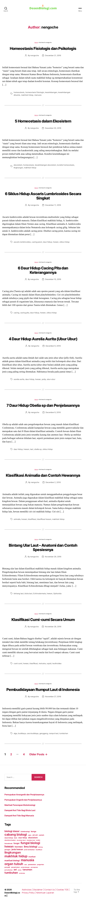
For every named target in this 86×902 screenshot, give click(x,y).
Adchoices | (27, 889)
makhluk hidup (27, 95)
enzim (38, 840)
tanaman (27, 869)
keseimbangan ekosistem (45, 165)
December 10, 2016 (53, 279)
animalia (17, 519)
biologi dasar (12, 831)
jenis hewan (17, 849)
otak (25, 864)
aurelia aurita (19, 379)
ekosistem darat (21, 840)
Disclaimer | (38, 889)
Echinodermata (39, 593)
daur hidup (47, 242)
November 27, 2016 (53, 696)
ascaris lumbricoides (22, 242)
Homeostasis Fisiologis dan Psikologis (43, 48)
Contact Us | (50, 889)
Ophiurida (57, 593)
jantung (40, 847)
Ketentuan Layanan (45, 892)
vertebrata (22, 873)
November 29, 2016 (53, 556)
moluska (42, 663)
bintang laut (19, 593)
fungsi (16, 843)
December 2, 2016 (53, 482)
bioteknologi (25, 831)
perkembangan (25, 867)
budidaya (22, 733)
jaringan (7, 849)
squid (49, 663)
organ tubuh (13, 864)
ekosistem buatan (10, 840)
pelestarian (32, 864)
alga (15, 733)
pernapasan (34, 867)
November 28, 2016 (53, 626)
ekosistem (18, 165)
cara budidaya (33, 733)
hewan (56, 242)
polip (44, 379)
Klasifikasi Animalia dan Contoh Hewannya (43, 475)
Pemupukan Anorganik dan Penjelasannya (24, 794)
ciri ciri (35, 835)
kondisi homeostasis (65, 165)
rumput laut (53, 733)
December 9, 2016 (53, 346)
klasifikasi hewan (44, 519)
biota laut (28, 593)
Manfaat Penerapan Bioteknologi (19, 805)
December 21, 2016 (53, 55)
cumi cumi (18, 663)
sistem (20, 870)
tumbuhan (63, 733)
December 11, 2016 (53, 205)
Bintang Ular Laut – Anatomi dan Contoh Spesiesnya (43, 547)
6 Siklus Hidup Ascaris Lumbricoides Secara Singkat (43, 195)
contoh (41, 835)
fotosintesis (8, 843)
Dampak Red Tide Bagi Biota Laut (19, 810)
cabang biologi (15, 834)
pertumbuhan (8, 870)
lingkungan (18, 167)
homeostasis (19, 92)
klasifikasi (32, 519)
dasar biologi (8, 838)
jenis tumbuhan (29, 849)
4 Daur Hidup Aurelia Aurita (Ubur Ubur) (43, 339)
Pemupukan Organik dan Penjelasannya (23, 800)
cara (29, 835)
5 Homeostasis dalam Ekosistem (43, 121)
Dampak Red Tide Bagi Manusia (19, 815)
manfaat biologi (12, 860)
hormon (19, 846)
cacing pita (24, 313)
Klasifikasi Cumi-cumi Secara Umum (43, 619)
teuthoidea (56, 663)
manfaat (31, 857)
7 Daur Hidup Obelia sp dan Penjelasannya (43, 405)
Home (36, 42)
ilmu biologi (30, 846)
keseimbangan (51, 92)
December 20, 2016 (53, 128)
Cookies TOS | (63, 889)
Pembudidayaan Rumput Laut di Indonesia (43, 689)
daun (15, 838)
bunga (33, 831)
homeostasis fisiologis (34, 92)
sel (15, 869)
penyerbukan (15, 867)
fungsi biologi (30, 843)
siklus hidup (64, 242)
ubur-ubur (51, 379)
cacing (16, 313)
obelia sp (38, 449)
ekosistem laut (31, 840)
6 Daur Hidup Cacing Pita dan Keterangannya (43, 270)
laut (31, 449)
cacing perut (37, 242)
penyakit (7, 867)
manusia (37, 95)
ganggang (43, 733)
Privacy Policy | (29, 892)
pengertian (40, 864)
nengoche (34, 55)
